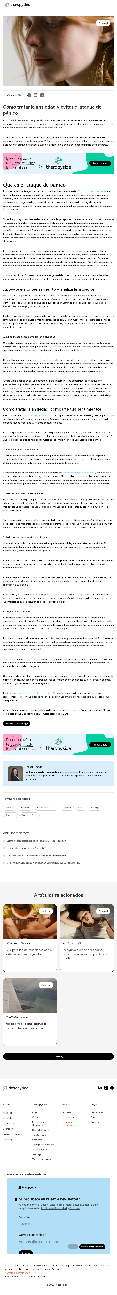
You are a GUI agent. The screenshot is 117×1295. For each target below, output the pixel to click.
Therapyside (73, 710)
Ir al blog (58, 1056)
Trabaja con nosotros (43, 1144)
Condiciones (97, 1112)
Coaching (8, 1139)
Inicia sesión (67, 1112)
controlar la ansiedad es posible (35, 693)
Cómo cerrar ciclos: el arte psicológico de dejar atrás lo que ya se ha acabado (43, 862)
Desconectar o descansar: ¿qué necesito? (26, 848)
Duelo (80, 807)
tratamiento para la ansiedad (78, 472)
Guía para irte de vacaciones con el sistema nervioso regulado (36, 855)
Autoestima (25, 807)
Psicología (94, 807)
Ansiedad (10, 807)
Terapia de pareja (11, 1134)
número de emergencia (17, 1272)
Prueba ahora (68, 1117)
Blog (34, 1112)
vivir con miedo (56, 346)
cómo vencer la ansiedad (36, 415)
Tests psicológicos (41, 1159)
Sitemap (36, 1154)
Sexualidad (10, 815)
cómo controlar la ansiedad (92, 191)
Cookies (95, 1122)
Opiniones (37, 1139)
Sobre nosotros (40, 1149)
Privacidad (96, 1117)
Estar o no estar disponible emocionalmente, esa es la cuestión (36, 840)
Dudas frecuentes (41, 1130)
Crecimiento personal (46, 807)
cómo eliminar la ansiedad (45, 360)
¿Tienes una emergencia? (68, 1123)
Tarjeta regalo (39, 1135)
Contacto (37, 1117)
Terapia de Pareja (29, 815)
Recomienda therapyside (38, 1123)
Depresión (67, 807)
